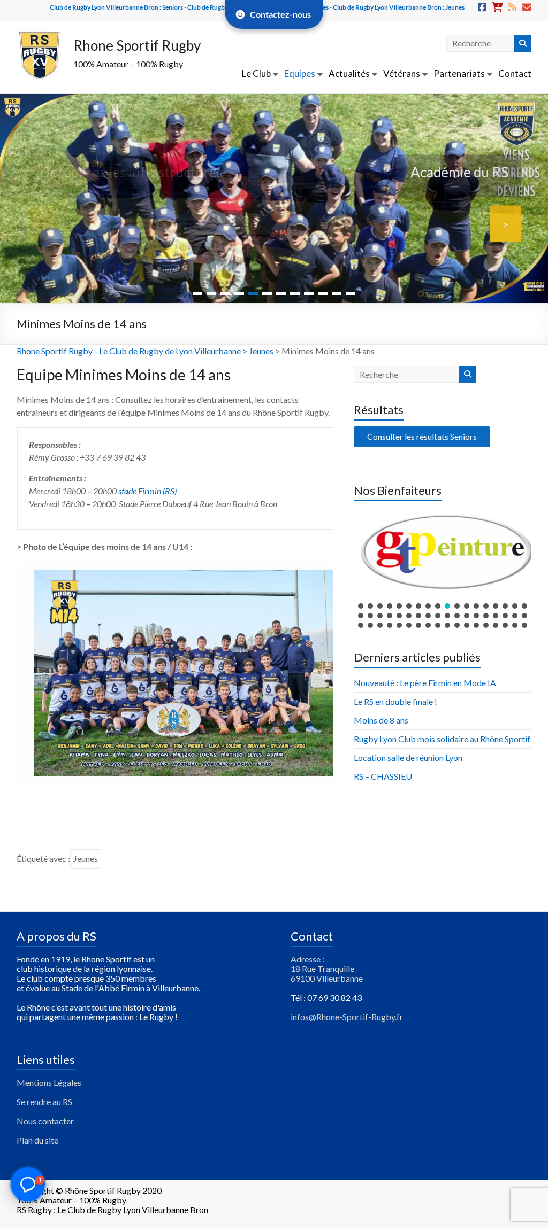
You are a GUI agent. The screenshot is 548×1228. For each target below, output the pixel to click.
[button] (442, 551)
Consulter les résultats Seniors (422, 436)
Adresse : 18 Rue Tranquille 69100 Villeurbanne (327, 968)
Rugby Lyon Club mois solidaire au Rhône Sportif (442, 739)
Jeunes (261, 351)
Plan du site (37, 1140)
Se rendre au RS (44, 1102)
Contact (514, 73)
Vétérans (401, 73)
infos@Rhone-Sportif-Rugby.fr (347, 1017)
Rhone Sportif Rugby (137, 45)
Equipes (299, 73)
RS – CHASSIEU (383, 776)
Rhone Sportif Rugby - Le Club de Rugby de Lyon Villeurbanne (129, 351)
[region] (442, 568)
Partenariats (459, 73)
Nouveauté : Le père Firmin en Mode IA (425, 683)
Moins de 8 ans (381, 720)
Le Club (256, 73)
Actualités (349, 73)
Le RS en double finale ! (395, 701)
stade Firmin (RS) (147, 491)
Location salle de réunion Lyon (408, 757)
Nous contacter (45, 1121)
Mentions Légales (49, 1082)
